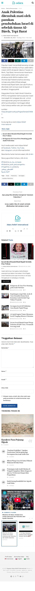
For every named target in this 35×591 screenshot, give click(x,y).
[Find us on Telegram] (11, 576)
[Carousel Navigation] (31, 518)
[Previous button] (29, 518)
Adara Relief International (10, 35)
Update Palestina (7, 178)
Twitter (14, 148)
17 (25, 290)
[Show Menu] (2, 3)
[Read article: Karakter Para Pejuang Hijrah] (17, 425)
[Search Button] (33, 3)
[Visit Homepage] (17, 2)
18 (3, 268)
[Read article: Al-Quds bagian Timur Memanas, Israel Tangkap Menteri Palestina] (5, 316)
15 (25, 310)
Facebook (6, 148)
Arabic (28, 559)
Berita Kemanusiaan (11, 8)
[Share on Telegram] (24, 60)
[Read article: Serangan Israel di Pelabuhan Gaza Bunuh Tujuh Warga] (5, 307)
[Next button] (32, 518)
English (20, 559)
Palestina (14, 175)
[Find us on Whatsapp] (23, 576)
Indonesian (10, 559)
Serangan (21, 175)
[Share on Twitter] (11, 60)
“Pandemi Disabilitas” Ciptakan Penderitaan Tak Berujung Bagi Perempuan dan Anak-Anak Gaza (18, 452)
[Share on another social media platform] (31, 60)
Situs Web (4, 388)
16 (25, 302)
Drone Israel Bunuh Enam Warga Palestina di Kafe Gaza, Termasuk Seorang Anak (21, 324)
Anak (20, 8)
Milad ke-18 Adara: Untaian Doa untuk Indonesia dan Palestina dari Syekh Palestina (13, 516)
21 (25, 318)
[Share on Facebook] (4, 60)
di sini (26, 158)
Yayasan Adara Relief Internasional (16, 568)
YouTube (20, 148)
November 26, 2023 (10, 37)
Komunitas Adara (19, 556)
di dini (31, 154)
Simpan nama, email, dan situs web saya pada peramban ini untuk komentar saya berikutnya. (16, 398)
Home (3, 8)
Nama (3, 371)
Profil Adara (8, 556)
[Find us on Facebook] (15, 576)
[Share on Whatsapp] (18, 60)
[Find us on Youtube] (20, 576)
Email (3, 379)
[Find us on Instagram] (13, 576)
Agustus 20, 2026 (25, 266)
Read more (7, 281)
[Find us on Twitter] (18, 576)
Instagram (9, 150)
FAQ (27, 556)
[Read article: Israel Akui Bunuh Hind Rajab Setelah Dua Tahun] (17, 251)
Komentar (5, 348)
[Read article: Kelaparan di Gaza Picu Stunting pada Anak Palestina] (5, 287)
